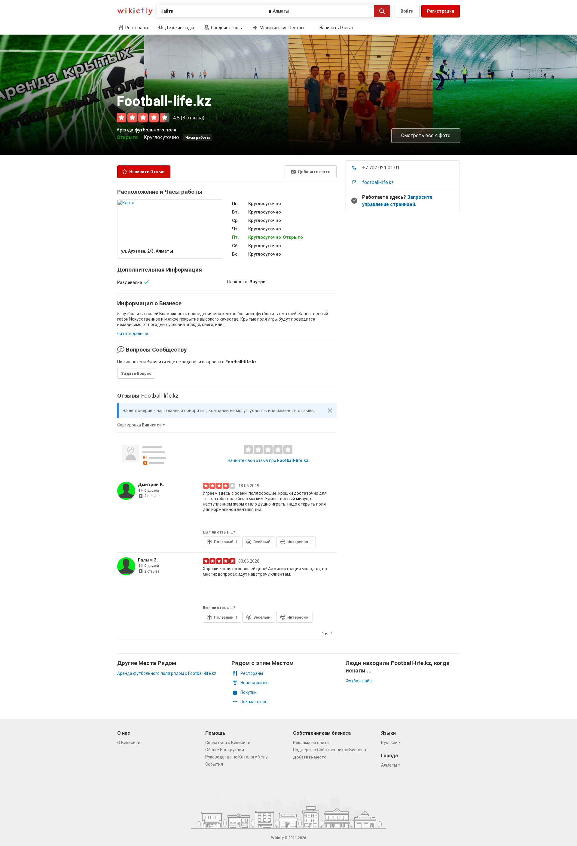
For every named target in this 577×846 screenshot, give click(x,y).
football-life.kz (378, 182)
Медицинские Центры (281, 27)
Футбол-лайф (359, 680)
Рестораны (136, 27)
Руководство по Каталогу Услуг (237, 757)
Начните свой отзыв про (267, 460)
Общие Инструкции (224, 749)
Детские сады (179, 27)
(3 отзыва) (192, 117)
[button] (330, 410)
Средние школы (226, 27)
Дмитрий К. (151, 484)
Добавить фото (314, 171)
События (214, 764)
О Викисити (128, 742)
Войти (407, 11)
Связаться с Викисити (227, 742)
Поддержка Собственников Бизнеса (329, 749)
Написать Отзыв (336, 27)
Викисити (134, 11)
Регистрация (440, 11)
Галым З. (148, 560)
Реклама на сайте (311, 742)
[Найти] (382, 11)
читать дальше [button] (132, 333)
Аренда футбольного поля (146, 130)
